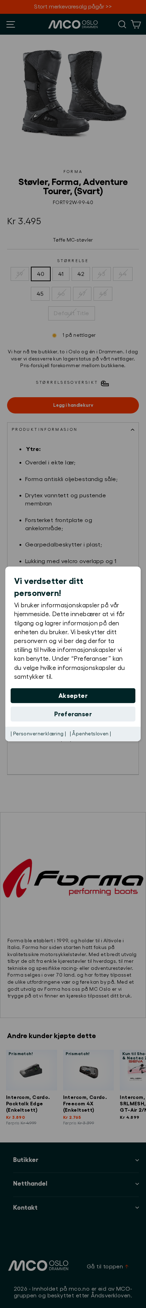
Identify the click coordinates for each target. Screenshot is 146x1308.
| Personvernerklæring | (38, 733)
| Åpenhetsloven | (90, 733)
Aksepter (73, 696)
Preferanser (73, 714)
